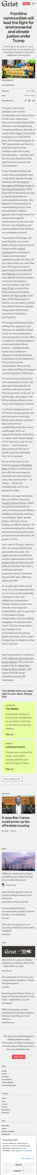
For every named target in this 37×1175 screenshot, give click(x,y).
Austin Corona (11, 885)
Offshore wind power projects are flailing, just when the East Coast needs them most (17, 876)
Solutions (5, 1076)
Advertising (6, 1134)
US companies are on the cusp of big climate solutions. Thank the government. (18, 980)
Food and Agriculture (9, 1085)
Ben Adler (5, 831)
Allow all (18, 1165)
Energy (4, 1071)
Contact (4, 1104)
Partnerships (6, 1110)
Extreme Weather (7, 1082)
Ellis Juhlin (5, 918)
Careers (4, 1107)
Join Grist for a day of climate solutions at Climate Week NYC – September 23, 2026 (18, 963)
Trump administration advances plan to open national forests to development (18, 911)
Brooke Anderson (7, 80)
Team (3, 1101)
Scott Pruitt (8, 288)
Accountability (7, 1079)
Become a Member (8, 1131)
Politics (13, 831)
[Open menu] (33, 3)
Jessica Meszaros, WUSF (10, 902)
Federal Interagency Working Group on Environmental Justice (18, 185)
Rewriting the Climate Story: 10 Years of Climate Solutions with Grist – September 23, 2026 (18, 996)
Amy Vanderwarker (8, 85)
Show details (26, 1158)
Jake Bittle (5, 987)
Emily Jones (6, 934)
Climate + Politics (29, 95)
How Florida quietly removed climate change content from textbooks (17, 895)
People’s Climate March (14, 503)
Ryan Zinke (21, 295)
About (4, 1098)
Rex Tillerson (9, 274)
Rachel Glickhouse (8, 1022)
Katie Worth (24, 902)
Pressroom (5, 1112)
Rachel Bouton (7, 971)
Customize (17, 1171)
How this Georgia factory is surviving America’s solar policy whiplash (18, 927)
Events (4, 1128)
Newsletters (6, 1125)
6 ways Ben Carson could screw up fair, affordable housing (16, 821)
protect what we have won (15, 562)
